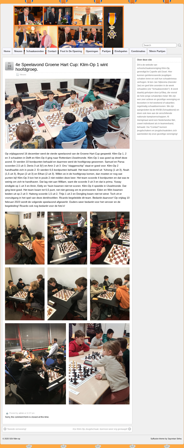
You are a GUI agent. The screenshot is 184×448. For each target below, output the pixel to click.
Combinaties (138, 51)
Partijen (106, 51)
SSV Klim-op (14, 439)
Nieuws (18, 51)
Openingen (92, 51)
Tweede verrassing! (16, 429)
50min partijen (157, 51)
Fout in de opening (71, 51)
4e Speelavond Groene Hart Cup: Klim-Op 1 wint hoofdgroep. (61, 67)
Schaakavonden (35, 51)
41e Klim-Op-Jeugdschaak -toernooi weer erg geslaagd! (100, 429)
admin (21, 413)
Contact (52, 51)
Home (7, 51)
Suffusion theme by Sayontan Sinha (166, 439)
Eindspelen (121, 51)
